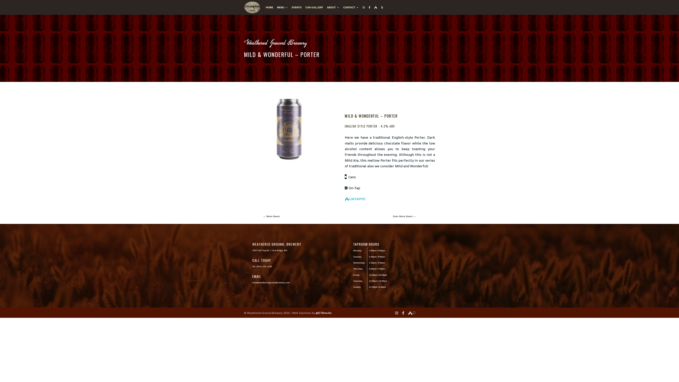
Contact (349, 7)
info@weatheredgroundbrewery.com (271, 282)
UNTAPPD (357, 199)
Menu (280, 7)
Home (269, 7)
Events (296, 7)
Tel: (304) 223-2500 (262, 266)
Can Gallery (314, 7)
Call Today (261, 260)
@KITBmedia (324, 313)
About (331, 7)
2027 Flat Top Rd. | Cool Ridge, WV (269, 250)
